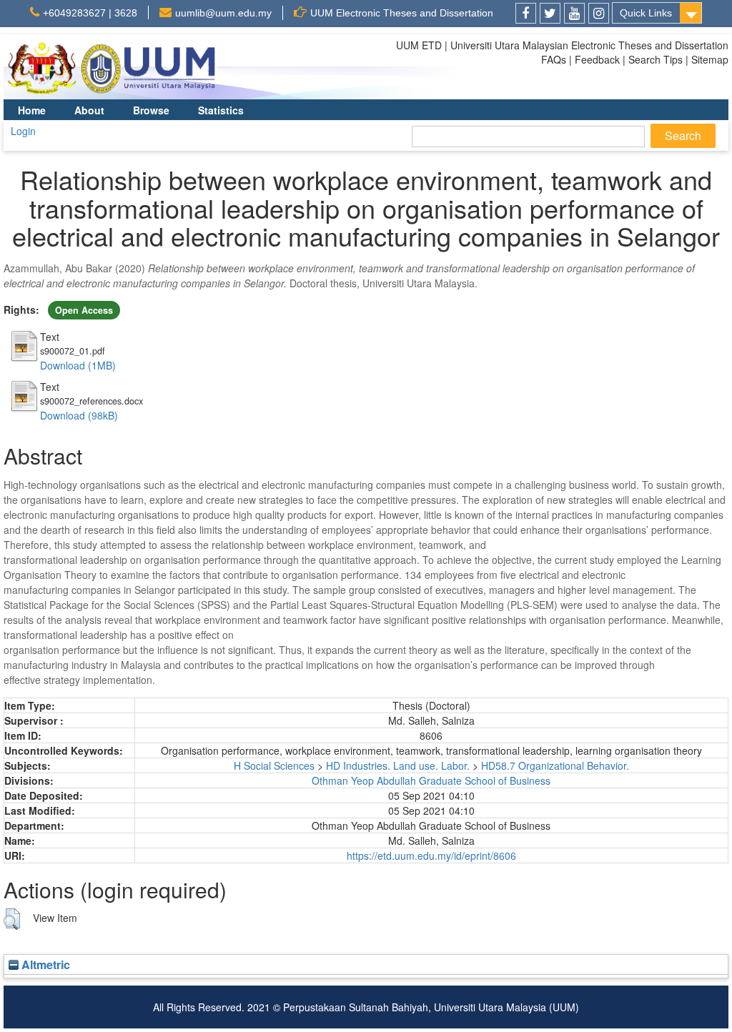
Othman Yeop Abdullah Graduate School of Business (431, 780)
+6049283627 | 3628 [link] (90, 13)
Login (23, 131)
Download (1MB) (78, 365)
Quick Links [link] (646, 13)
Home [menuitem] (32, 110)
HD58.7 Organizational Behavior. (555, 765)
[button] (12, 919)
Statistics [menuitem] (221, 110)
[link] (525, 13)
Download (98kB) (79, 415)
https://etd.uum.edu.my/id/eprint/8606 (431, 855)
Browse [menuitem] (151, 110)
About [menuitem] (89, 110)
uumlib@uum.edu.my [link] (223, 13)
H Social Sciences (274, 765)
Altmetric (44, 964)
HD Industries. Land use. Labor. (398, 765)
